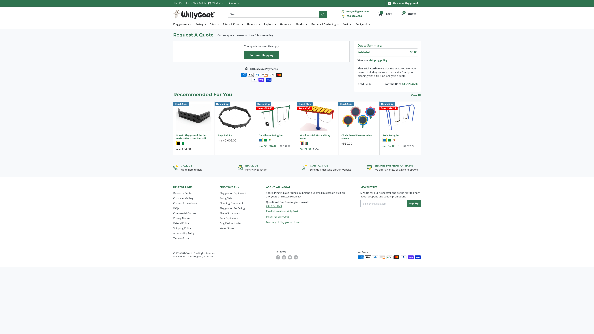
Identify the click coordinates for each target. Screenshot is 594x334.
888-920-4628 (274, 206)
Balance (252, 24)
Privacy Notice (181, 218)
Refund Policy (181, 223)
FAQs (176, 208)
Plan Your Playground (405, 3)
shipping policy (378, 60)
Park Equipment (229, 218)
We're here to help (191, 169)
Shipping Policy (182, 228)
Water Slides (227, 228)
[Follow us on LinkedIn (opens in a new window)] (296, 257)
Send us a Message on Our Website (330, 169)
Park (346, 24)
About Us (234, 3)
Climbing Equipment (231, 203)
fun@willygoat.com (357, 11)
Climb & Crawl (231, 24)
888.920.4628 (354, 16)
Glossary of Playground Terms (283, 222)
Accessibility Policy (183, 233)
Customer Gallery (183, 198)
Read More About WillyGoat (282, 211)
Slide (213, 24)
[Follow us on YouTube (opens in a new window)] (290, 257)
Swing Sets (226, 198)
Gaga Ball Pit (225, 135)
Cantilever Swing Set (271, 135)
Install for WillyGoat (277, 216)
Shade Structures (230, 213)
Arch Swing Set (391, 135)
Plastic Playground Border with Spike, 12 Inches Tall (191, 137)
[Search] (323, 14)
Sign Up (414, 203)
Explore (268, 24)
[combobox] (273, 14)
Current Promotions (185, 203)
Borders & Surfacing (323, 24)
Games (284, 24)
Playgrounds (181, 24)
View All (416, 95)
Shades (300, 24)
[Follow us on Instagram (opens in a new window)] (284, 257)
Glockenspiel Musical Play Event (315, 137)
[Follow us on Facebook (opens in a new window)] (278, 257)
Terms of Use (181, 238)
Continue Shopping (261, 55)
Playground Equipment (233, 193)
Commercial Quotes (184, 213)
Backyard (361, 24)
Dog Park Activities (230, 223)
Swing (199, 24)
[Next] (421, 128)
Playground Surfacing (232, 208)
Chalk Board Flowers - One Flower (356, 137)
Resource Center (183, 193)
